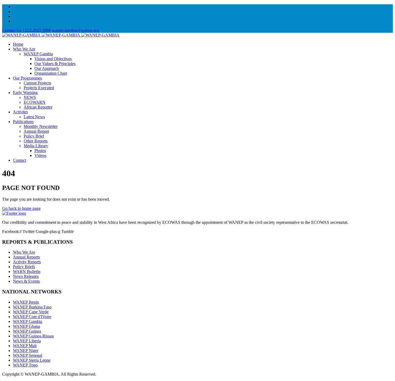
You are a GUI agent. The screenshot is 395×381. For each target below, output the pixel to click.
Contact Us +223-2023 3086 (26, 30)
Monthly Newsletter (41, 126)
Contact (19, 160)
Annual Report (36, 131)
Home (18, 44)
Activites (20, 112)
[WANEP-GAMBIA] (61, 35)
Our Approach (46, 68)
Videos (40, 155)
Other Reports (36, 141)
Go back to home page (21, 208)
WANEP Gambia (38, 54)
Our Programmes (27, 78)
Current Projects (37, 83)
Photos (40, 150)
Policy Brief (34, 136)
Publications (23, 121)
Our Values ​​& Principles (55, 63)
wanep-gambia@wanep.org (75, 30)
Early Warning (25, 92)
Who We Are (24, 49)
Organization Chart (50, 73)
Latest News (34, 116)
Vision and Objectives (53, 58)
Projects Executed (39, 87)
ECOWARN (34, 102)
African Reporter (38, 107)
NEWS (30, 97)
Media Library (36, 145)
